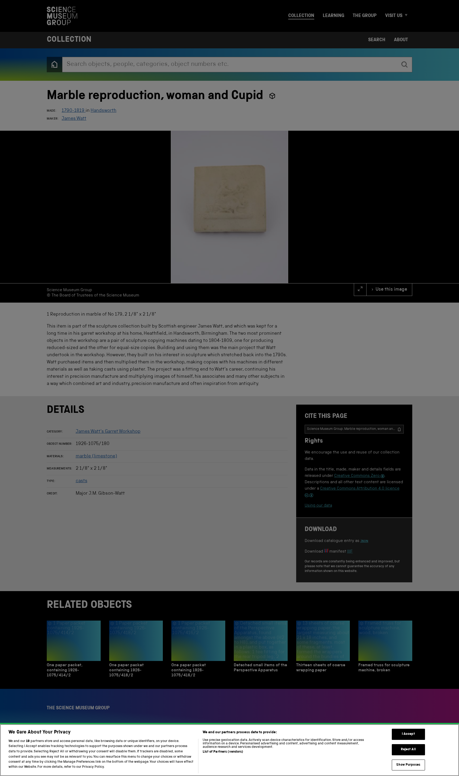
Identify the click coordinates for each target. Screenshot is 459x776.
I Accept (408, 734)
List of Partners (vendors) (223, 752)
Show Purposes (408, 765)
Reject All (408, 749)
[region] (229, 750)
